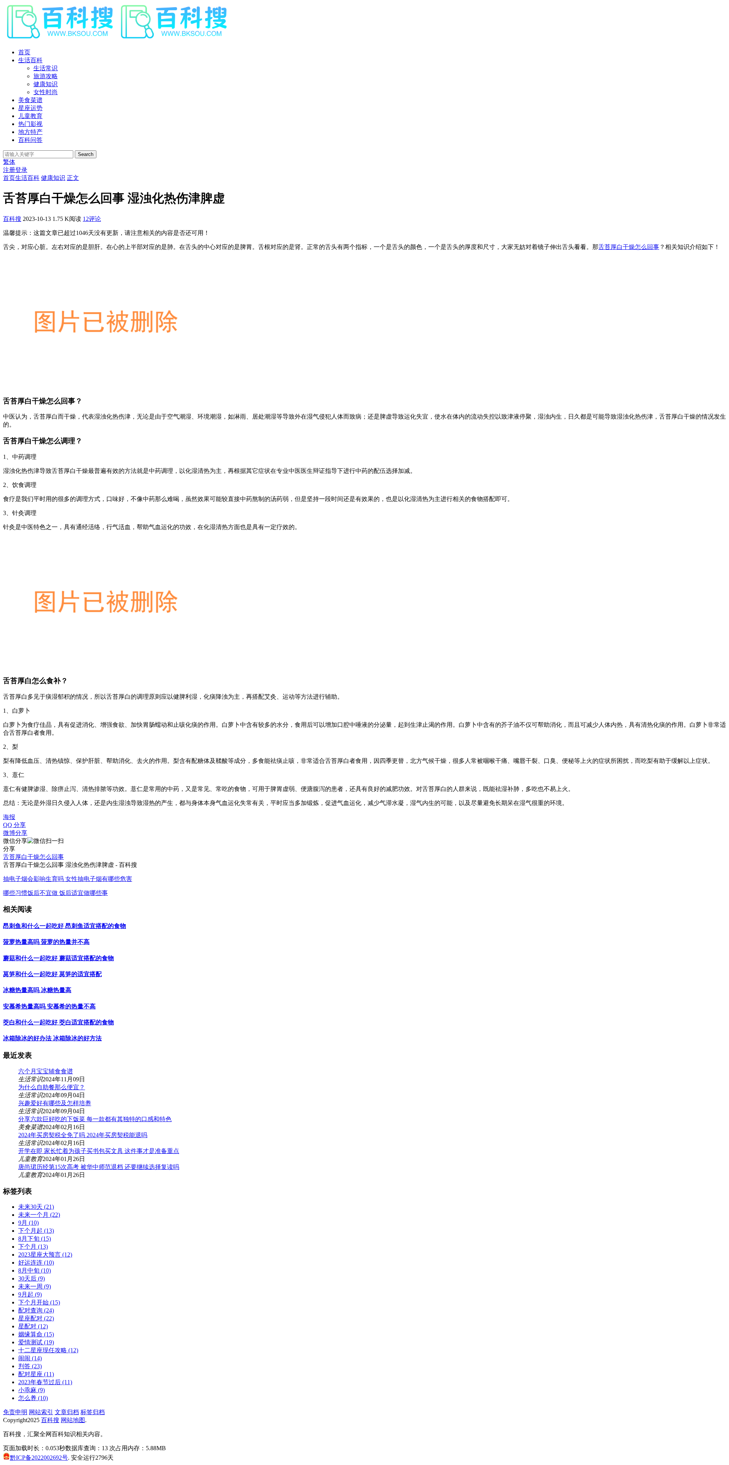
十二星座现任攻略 (48, 1350)
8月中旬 (34, 1270)
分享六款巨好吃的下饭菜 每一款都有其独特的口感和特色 (95, 1119)
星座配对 (36, 1318)
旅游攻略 (45, 76)
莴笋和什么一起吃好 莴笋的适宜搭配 (52, 974)
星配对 (33, 1326)
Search (85, 154)
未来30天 (36, 1207)
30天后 (31, 1278)
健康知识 (45, 84)
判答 (30, 1366)
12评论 (92, 219)
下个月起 (36, 1230)
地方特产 (30, 132)
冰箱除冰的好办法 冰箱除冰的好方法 (52, 1038)
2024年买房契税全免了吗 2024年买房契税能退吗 (82, 1135)
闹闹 (30, 1358)
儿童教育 (30, 116)
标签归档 (92, 1412)
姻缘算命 (36, 1334)
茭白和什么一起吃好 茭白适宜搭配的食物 (58, 1022)
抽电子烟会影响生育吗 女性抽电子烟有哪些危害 (67, 879)
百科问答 (30, 140)
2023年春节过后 (45, 1382)
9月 (28, 1222)
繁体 (9, 162)
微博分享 (15, 833)
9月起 (30, 1294)
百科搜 (12, 219)
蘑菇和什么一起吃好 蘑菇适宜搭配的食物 (58, 958)
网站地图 (73, 1420)
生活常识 (45, 68)
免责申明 (15, 1412)
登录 (21, 170)
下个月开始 (39, 1302)
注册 (9, 170)
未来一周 (34, 1286)
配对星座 (36, 1374)
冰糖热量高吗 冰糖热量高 (37, 990)
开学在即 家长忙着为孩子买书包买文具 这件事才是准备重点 (98, 1151)
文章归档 (67, 1412)
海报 (9, 817)
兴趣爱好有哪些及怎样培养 (54, 1103)
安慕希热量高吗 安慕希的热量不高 (49, 1006)
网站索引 (41, 1412)
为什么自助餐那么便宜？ (51, 1087)
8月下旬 (34, 1238)
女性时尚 (45, 92)
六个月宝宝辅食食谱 (45, 1071)
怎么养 (33, 1398)
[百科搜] (117, 39)
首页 (24, 52)
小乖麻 (31, 1390)
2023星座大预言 (45, 1254)
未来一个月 (39, 1214)
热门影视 (30, 124)
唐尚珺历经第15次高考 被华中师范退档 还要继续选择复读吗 (98, 1167)
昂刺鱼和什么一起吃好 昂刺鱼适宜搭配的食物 (64, 926)
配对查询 (36, 1310)
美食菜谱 (30, 100)
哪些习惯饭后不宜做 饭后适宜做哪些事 (55, 893)
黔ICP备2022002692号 (39, 1457)
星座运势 (30, 108)
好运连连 (36, 1262)
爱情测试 (36, 1342)
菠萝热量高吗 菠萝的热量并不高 (46, 942)
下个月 (33, 1246)
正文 (73, 178)
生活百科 (30, 60)
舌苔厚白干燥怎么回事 (628, 247)
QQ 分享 (14, 825)
